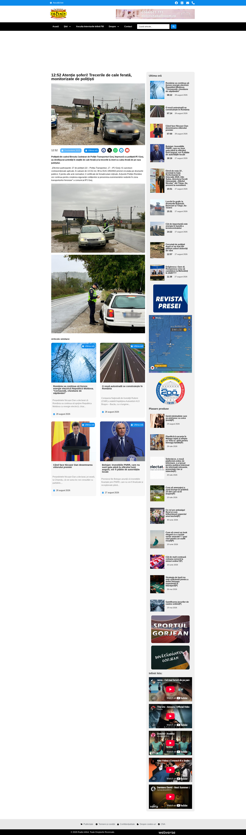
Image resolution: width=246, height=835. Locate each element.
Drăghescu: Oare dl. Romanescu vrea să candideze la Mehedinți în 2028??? (177, 270)
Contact (128, 26)
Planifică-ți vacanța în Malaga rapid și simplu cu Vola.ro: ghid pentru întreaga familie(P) (177, 439)
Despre (112, 26)
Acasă (56, 26)
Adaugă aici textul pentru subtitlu (157, 87)
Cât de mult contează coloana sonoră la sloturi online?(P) (176, 559)
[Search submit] (173, 26)
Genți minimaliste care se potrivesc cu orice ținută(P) (176, 418)
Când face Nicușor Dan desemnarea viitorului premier (73, 466)
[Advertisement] (123, 50)
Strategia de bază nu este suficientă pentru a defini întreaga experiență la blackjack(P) (177, 581)
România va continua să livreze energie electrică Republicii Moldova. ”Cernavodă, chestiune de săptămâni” (73, 389)
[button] (103, 150)
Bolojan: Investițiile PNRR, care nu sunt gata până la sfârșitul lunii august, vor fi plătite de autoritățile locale (121, 468)
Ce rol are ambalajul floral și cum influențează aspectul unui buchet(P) (176, 513)
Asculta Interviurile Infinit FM (90, 26)
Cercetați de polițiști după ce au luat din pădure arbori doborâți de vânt (177, 247)
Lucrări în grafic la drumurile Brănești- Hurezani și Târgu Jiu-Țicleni (176, 204)
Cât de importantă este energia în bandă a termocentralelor (177, 226)
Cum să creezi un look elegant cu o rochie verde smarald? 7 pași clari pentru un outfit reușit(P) (176, 536)
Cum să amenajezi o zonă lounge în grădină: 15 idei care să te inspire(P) (177, 490)
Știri (66, 26)
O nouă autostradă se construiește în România (122, 387)
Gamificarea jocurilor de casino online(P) (177, 603)
